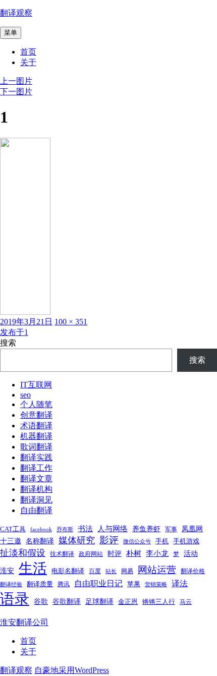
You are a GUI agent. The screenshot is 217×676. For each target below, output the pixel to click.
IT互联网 (36, 384)
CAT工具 (13, 529)
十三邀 (10, 541)
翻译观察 (16, 13)
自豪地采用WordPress (71, 670)
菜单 (10, 32)
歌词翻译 (36, 446)
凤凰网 (192, 529)
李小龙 (157, 553)
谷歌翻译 (66, 601)
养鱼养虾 (146, 529)
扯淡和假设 (22, 553)
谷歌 (41, 601)
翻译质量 (40, 584)
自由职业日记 (98, 583)
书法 (85, 529)
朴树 (133, 553)
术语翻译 (36, 425)
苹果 (133, 584)
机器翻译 (36, 436)
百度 (95, 571)
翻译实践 (36, 457)
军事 (171, 529)
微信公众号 (137, 541)
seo (25, 394)
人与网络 (112, 529)
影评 (109, 540)
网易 (127, 571)
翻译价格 (193, 571)
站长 (111, 571)
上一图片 (16, 81)
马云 (186, 601)
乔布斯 (65, 529)
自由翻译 (36, 510)
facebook (41, 529)
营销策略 (156, 584)
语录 (14, 599)
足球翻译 (99, 601)
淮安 (7, 571)
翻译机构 (36, 489)
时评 (114, 553)
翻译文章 (36, 478)
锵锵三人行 (158, 601)
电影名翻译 (67, 571)
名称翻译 (40, 541)
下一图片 (16, 91)
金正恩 (128, 601)
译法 (180, 583)
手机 (162, 541)
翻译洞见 (36, 499)
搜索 (8, 343)
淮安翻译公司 (24, 622)
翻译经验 (11, 584)
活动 (191, 553)
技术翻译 (62, 553)
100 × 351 (71, 321)
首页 (28, 51)
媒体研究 (77, 540)
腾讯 (64, 584)
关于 (28, 62)
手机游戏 (186, 541)
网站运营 (157, 570)
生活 (33, 568)
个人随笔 (36, 404)
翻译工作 (36, 468)
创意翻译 (36, 415)
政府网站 (91, 553)
